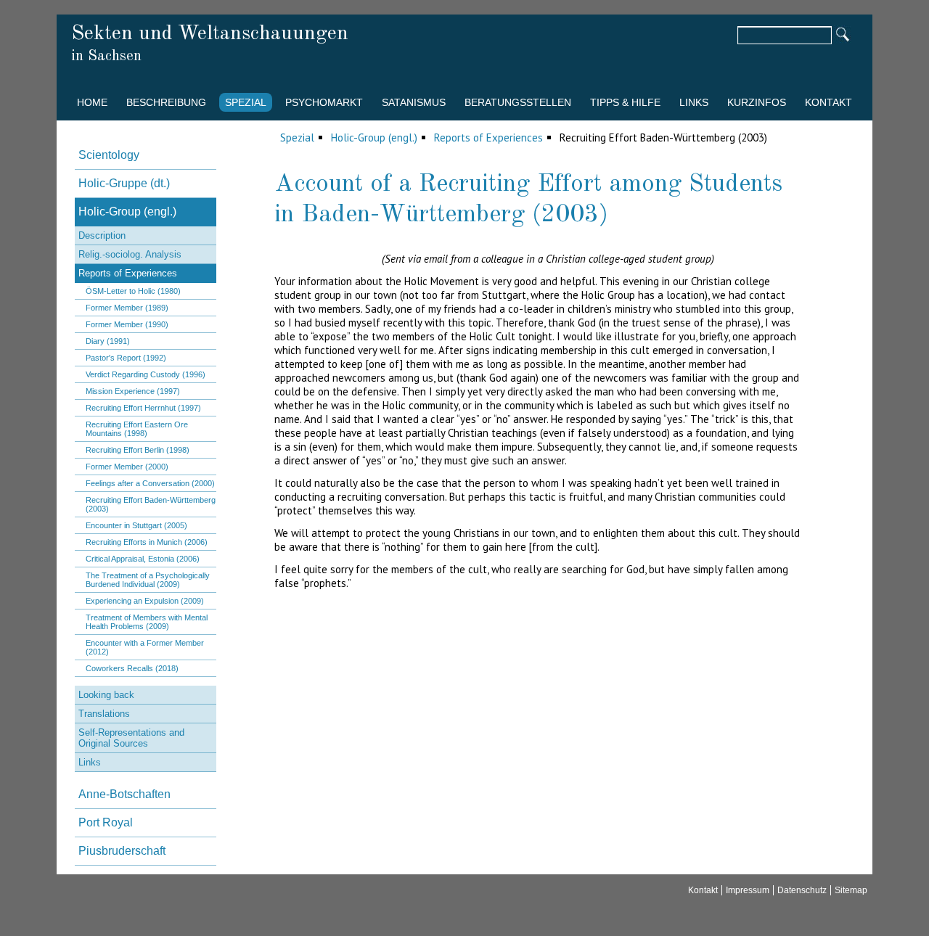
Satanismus (414, 102)
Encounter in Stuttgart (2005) (136, 525)
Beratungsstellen (517, 102)
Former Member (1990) (127, 324)
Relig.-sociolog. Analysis (129, 254)
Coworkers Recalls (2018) (132, 668)
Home (92, 102)
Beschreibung (166, 102)
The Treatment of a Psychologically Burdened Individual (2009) (148, 579)
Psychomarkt (324, 102)
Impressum (747, 890)
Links (693, 102)
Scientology (108, 155)
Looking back (106, 694)
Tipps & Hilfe (625, 102)
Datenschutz (802, 890)
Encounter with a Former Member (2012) (145, 647)
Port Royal (105, 822)
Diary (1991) (108, 341)
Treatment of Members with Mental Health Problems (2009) (147, 622)
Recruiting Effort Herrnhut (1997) (143, 407)
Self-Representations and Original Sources (131, 738)
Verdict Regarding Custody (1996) (145, 374)
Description (102, 235)
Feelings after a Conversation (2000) (150, 483)
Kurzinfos (756, 102)
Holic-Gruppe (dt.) (124, 183)
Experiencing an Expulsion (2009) (145, 600)
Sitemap (851, 890)
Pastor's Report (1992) (126, 357)
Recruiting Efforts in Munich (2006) (147, 542)
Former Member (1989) (127, 307)
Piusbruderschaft (121, 851)
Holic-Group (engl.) (374, 137)
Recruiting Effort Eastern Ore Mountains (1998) (137, 429)
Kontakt (828, 102)
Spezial (245, 102)
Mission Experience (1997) (133, 391)
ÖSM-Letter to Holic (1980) (133, 291)
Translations (104, 713)
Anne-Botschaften (124, 794)
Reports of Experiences (488, 137)
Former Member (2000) (127, 466)
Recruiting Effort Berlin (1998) (137, 450)
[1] (842, 35)
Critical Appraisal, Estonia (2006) (143, 558)
